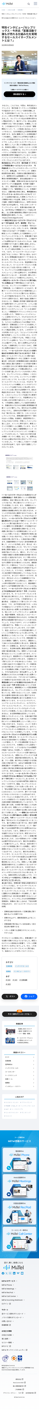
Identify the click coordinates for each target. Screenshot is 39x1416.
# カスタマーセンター (11, 1102)
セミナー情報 (7, 1342)
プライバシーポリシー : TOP (12, 1393)
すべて (7, 1057)
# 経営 (8, 984)
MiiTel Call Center (9, 1296)
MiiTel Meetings (8, 1289)
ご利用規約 (18, 1390)
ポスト (12, 996)
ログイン (5, 1304)
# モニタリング (25, 1113)
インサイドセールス (22, 966)
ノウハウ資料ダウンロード (12, 1317)
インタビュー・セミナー (22, 971)
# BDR (8, 980)
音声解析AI (8, 1064)
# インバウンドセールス (27, 1106)
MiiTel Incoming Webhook (12, 1300)
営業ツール (8, 1079)
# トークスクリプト (16, 1109)
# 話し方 (14, 1106)
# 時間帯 (7, 1106)
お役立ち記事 (11, 10)
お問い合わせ (7, 1321)
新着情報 (5, 1325)
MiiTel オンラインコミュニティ (13, 1350)
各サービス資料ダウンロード (12, 1314)
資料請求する (18, 94)
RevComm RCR (18, 1383)
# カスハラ (8, 1116)
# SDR (15, 980)
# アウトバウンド (26, 1102)
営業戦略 (20, 10)
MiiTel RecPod (7, 1292)
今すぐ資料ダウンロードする (19, 1013)
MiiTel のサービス (8, 1281)
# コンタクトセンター (11, 1113)
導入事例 (5, 1339)
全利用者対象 (30, 1393)
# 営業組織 (23, 980)
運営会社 (18, 1379)
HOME (3, 10)
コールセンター (10, 1072)
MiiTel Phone (7, 1285)
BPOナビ (5, 1346)
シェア (31, 996)
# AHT (6, 1109)
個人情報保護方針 (18, 1386)
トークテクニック (11, 1075)
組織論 (8, 971)
